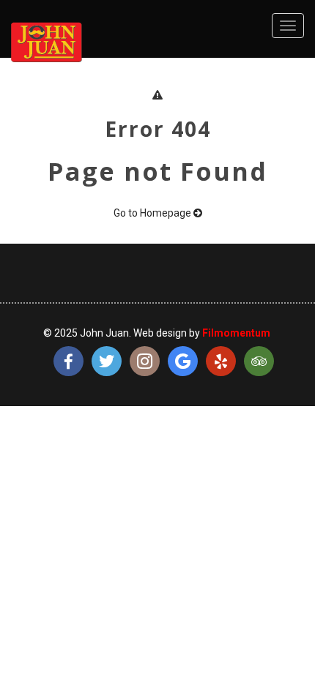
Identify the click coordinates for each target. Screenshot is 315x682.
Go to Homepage (153, 213)
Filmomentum (236, 333)
